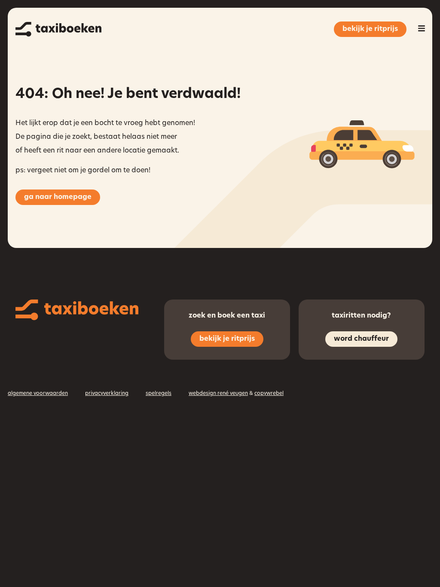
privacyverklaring (106, 393)
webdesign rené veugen (218, 393)
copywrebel (269, 393)
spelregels (158, 393)
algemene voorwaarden (38, 393)
